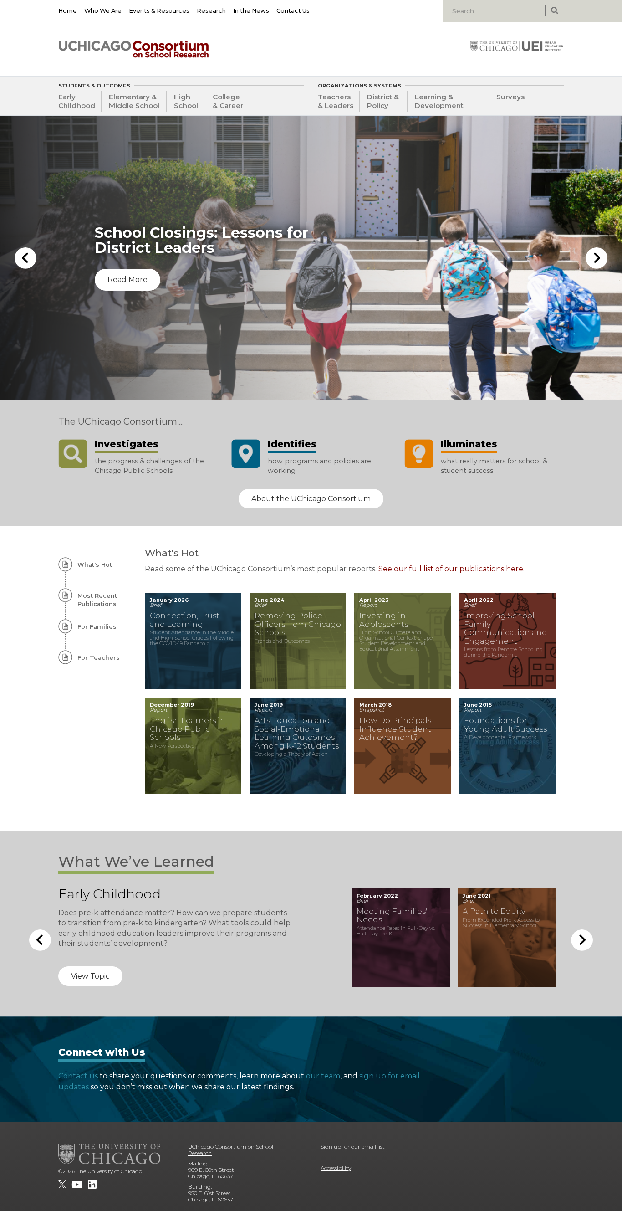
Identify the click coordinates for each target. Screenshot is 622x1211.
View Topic (90, 986)
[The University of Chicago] (109, 1154)
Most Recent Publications (97, 599)
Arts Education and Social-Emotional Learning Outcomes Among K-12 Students (297, 733)
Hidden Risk (486, 911)
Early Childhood (76, 101)
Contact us (78, 1076)
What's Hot (94, 564)
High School (186, 101)
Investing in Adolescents (383, 619)
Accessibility (336, 1168)
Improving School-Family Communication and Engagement (505, 628)
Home (67, 10)
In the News (251, 10)
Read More (127, 294)
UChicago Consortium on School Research (230, 1149)
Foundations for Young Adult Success (505, 724)
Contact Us (293, 10)
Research (211, 10)
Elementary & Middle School (134, 101)
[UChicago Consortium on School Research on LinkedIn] (92, 1184)
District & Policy (383, 101)
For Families (97, 626)
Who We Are (103, 10)
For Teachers (98, 657)
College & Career (228, 101)
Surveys (510, 96)
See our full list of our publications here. (451, 568)
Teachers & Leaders (335, 101)
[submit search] (554, 10)
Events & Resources (159, 10)
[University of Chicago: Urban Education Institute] (517, 46)
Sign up (331, 1146)
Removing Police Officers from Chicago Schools (298, 623)
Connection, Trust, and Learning (185, 619)
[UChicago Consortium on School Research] (133, 49)
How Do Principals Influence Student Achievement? (395, 728)
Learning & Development (439, 101)
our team (323, 1076)
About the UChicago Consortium (311, 498)
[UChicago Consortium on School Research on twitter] (62, 1184)
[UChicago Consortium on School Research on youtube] (76, 1184)
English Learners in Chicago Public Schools (187, 728)
